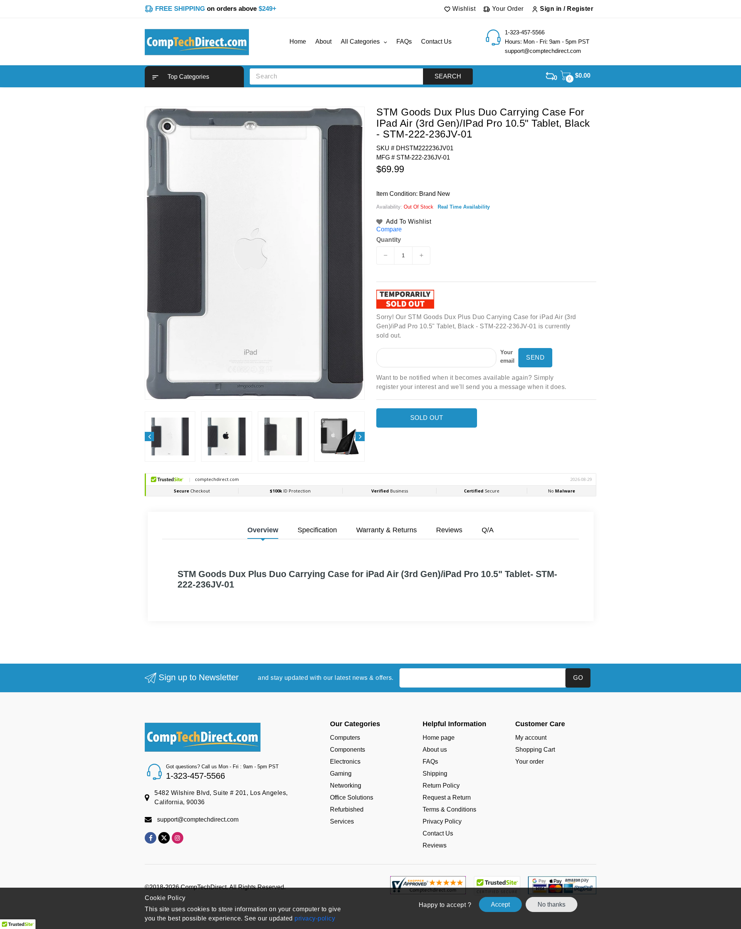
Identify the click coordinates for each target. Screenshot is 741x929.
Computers (345, 737)
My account (530, 737)
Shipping (435, 773)
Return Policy (441, 785)
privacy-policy (314, 918)
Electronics (345, 761)
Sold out (426, 417)
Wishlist (463, 8)
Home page (439, 737)
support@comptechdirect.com (198, 819)
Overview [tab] (262, 530)
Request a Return (447, 797)
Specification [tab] (317, 530)
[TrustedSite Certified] (497, 885)
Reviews (435, 845)
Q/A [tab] (488, 530)
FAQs (430, 761)
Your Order (507, 8)
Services (342, 821)
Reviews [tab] (449, 530)
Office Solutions (351, 797)
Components (347, 749)
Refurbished (347, 809)
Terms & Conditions (449, 809)
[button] (194, 76)
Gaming (341, 773)
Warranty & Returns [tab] (386, 530)
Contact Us (438, 833)
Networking (345, 785)
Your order (529, 761)
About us (435, 749)
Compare (389, 229)
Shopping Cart (535, 749)
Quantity (388, 240)
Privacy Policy (442, 821)
